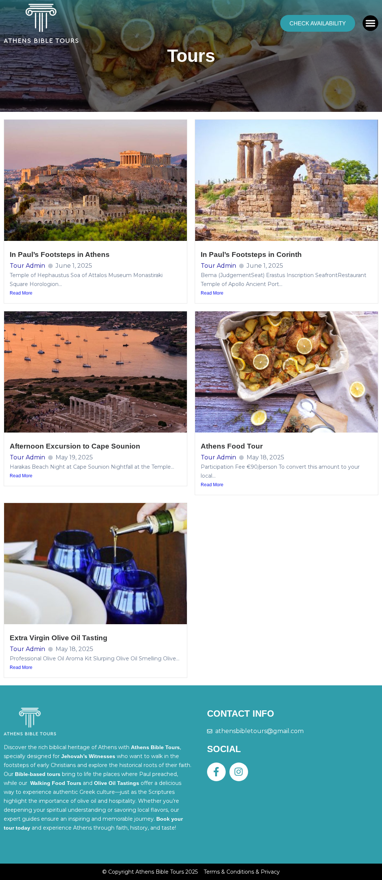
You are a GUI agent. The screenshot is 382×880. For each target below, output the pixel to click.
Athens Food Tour (232, 446)
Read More (21, 293)
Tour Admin (27, 265)
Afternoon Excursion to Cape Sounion (75, 446)
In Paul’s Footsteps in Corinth (251, 254)
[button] (370, 23)
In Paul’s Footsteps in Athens (60, 254)
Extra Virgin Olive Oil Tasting (58, 638)
